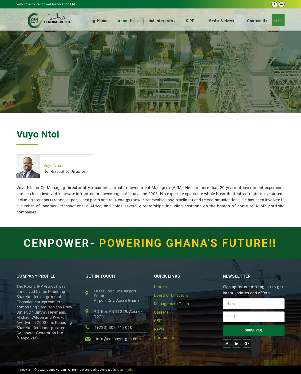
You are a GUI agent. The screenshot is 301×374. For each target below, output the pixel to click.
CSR (158, 320)
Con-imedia (125, 369)
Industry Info (161, 21)
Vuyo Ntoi (37, 134)
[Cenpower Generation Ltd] (50, 20)
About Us (127, 21)
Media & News (221, 21)
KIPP (191, 21)
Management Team (171, 303)
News (159, 329)
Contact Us (257, 21)
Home (102, 21)
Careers (161, 312)
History (160, 286)
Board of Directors (171, 295)
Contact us (164, 337)
